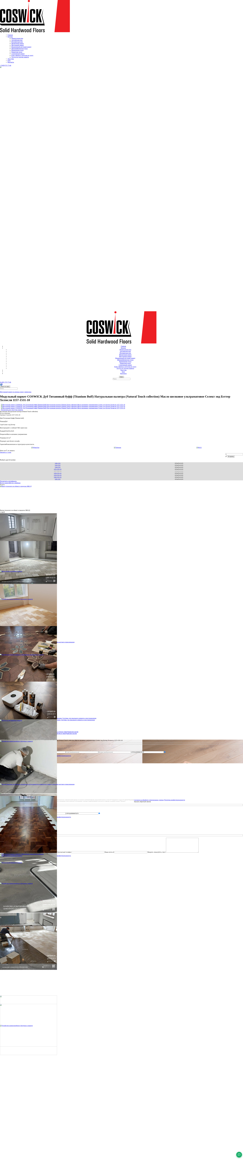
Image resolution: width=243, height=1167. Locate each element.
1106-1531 (57, 463)
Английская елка (16, 40)
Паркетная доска (16, 52)
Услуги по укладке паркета (20, 57)
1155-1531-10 (57, 469)
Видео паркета (4, 483)
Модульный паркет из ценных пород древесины (15, 392)
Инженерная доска (17, 50)
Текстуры (11, 59)
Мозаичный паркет (17, 43)
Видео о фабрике (15, 483)
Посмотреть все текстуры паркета (12, 410)
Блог (9, 60)
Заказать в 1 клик (5, 452)
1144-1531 (57, 467)
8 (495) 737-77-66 (5, 382)
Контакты (11, 62)
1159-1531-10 (57, 475)
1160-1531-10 (57, 477)
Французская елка (17, 38)
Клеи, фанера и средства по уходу (22, 55)
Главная (10, 35)
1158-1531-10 (57, 473)
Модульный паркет (17, 45)
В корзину (231, 456)
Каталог (10, 36)
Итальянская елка (17, 42)
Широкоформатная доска (19, 48)
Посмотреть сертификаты (8, 481)
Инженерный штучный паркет (21, 47)
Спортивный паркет (18, 54)
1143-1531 (57, 465)
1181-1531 (57, 479)
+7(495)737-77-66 (5, 65)
